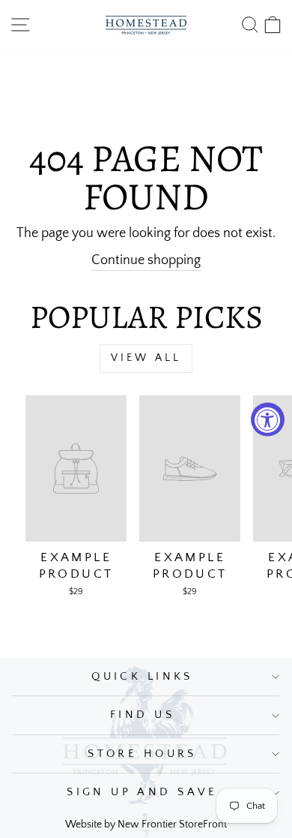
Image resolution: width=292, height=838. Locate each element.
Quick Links (142, 677)
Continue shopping (146, 260)
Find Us (142, 715)
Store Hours (142, 754)
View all (146, 358)
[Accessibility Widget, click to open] (268, 419)
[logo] (146, 25)
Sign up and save (142, 792)
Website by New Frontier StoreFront (146, 824)
